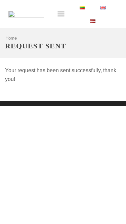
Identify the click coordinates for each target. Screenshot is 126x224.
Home (11, 38)
